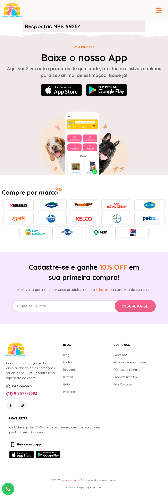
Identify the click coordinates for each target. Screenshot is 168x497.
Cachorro (69, 362)
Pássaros (69, 392)
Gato (66, 384)
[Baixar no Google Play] (106, 90)
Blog (66, 355)
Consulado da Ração (72, 479)
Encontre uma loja (126, 377)
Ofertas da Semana (127, 370)
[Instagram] (22, 405)
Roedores (69, 370)
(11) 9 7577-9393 (21, 393)
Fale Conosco (123, 384)
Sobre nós (120, 355)
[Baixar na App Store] (61, 90)
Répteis (68, 377)
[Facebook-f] (10, 405)
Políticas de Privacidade (130, 362)
